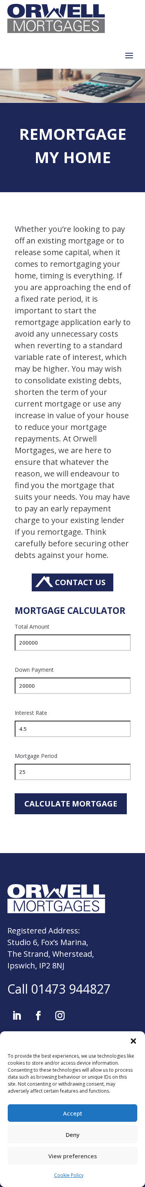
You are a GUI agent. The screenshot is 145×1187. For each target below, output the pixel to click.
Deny (73, 1134)
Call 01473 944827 (59, 988)
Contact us (80, 582)
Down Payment (34, 669)
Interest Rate (31, 712)
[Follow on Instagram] (60, 1015)
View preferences (72, 1156)
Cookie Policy (69, 1175)
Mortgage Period (36, 755)
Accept (72, 1113)
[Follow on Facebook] (38, 1015)
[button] (133, 1041)
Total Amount (32, 626)
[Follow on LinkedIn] (16, 1015)
